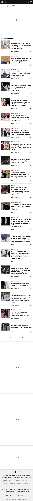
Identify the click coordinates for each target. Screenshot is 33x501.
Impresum (10, 489)
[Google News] (22, 495)
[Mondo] (11, 481)
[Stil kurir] (23, 481)
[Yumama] (26, 483)
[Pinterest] (18, 495)
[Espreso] (18, 481)
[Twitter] (10, 495)
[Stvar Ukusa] (16, 486)
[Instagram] (14, 495)
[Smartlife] (12, 483)
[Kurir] (5, 481)
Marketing (4, 489)
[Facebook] (6, 495)
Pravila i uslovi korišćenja (20, 489)
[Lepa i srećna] (6, 483)
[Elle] (3, 2)
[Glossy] (28, 481)
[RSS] (26, 495)
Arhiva (27, 491)
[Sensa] (19, 483)
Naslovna (3, 34)
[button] (15, 51)
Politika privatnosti (20, 491)
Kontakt (29, 489)
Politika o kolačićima (9, 491)
